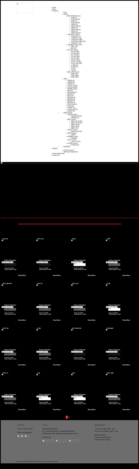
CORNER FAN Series (74, 45)
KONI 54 (74, 17)
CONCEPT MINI (76, 39)
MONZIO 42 (71, 99)
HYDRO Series (72, 143)
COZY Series (71, 140)
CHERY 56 (71, 107)
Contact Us (56, 155)
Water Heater (68, 113)
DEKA (66, 14)
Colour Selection (10, 260)
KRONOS (67, 146)
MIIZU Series (71, 119)
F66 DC (73, 70)
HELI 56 (70, 90)
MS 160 (73, 48)
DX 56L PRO (75, 53)
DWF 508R (75, 77)
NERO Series (71, 133)
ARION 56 (70, 94)
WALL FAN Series (73, 72)
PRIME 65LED (72, 89)
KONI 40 (74, 21)
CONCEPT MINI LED (78, 41)
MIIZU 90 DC (75, 124)
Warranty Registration (71, 152)
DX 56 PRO (75, 51)
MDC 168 (74, 46)
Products (55, 11)
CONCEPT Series (73, 34)
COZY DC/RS (76, 141)
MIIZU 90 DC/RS (76, 121)
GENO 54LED (76, 26)
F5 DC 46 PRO (76, 62)
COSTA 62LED (72, 87)
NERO (73, 135)
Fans (65, 12)
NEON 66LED (72, 92)
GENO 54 (74, 24)
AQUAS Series (72, 130)
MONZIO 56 (71, 97)
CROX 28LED (72, 104)
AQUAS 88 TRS (76, 131)
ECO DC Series (72, 50)
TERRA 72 (71, 84)
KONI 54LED (75, 19)
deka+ (66, 79)
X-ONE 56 (74, 65)
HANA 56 (70, 106)
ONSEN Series (72, 114)
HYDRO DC (75, 145)
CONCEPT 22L (76, 43)
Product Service (69, 150)
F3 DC (73, 68)
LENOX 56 (71, 111)
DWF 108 (74, 73)
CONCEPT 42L (76, 38)
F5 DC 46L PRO (76, 63)
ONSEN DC (75, 118)
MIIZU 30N (74, 128)
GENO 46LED (76, 29)
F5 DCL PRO (75, 60)
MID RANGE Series (74, 16)
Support (54, 148)
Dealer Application (58, 153)
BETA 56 (70, 96)
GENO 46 (74, 28)
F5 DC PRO (75, 58)
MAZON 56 (71, 101)
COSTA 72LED (72, 85)
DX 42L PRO (75, 56)
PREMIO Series (72, 136)
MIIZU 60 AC (75, 126)
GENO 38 (74, 31)
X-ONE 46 (74, 67)
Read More (22, 275)
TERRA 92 (71, 80)
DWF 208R (75, 75)
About (54, 9)
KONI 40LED (75, 22)
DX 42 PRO (75, 55)
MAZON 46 (71, 102)
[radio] (10, 264)
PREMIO (74, 138)
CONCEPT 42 (76, 36)
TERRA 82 (71, 82)
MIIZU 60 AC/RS (76, 123)
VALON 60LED (72, 109)
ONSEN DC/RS (76, 116)
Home (54, 7)
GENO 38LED (76, 33)
